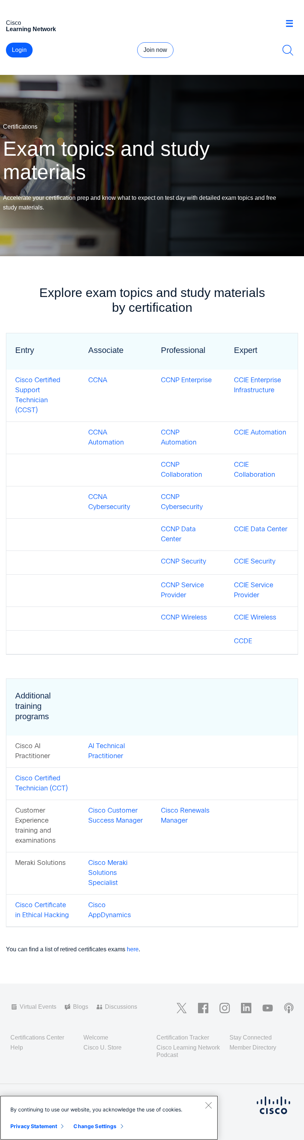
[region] (109, 1118)
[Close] (208, 1105)
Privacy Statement (33, 1126)
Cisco (31, 26)
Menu (292, 24)
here (133, 949)
